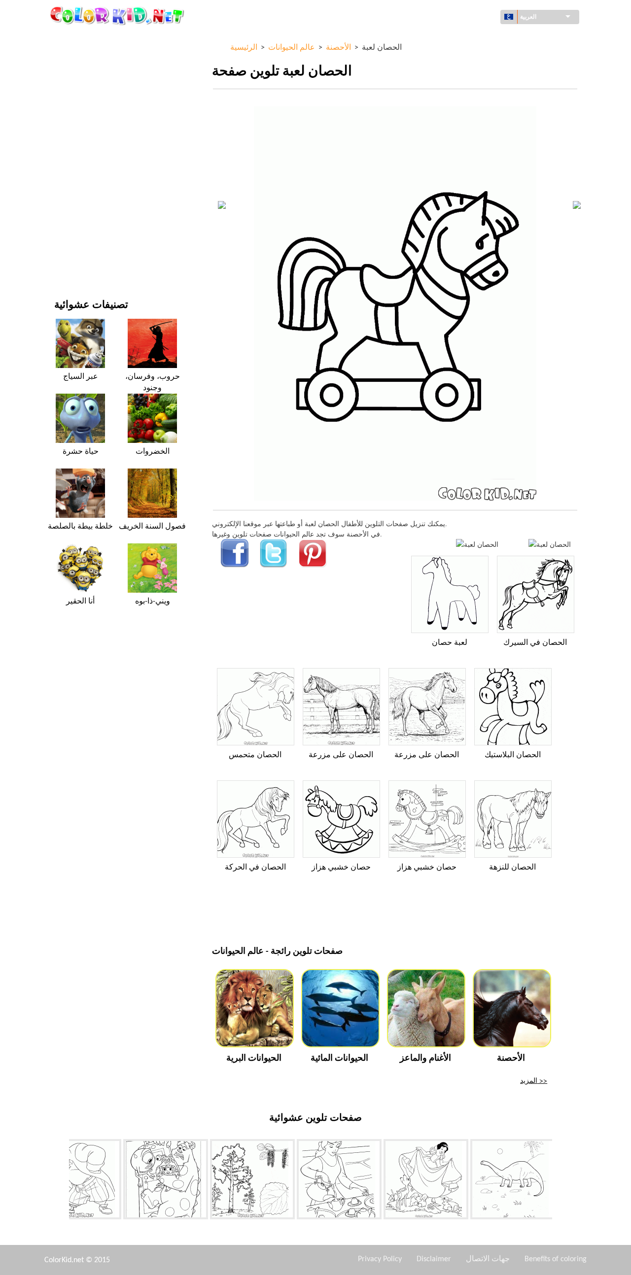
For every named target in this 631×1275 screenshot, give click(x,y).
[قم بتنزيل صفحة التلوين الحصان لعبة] (549, 544)
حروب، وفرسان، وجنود (152, 382)
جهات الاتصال (488, 1259)
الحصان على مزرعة (341, 755)
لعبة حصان (449, 643)
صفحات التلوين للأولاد (84, 180)
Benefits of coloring (556, 1259)
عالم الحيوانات (74, 99)
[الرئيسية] (118, 15)
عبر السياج (80, 377)
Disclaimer (434, 1259)
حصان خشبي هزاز (341, 868)
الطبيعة (64, 261)
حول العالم (69, 59)
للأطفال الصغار (75, 200)
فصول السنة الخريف (152, 527)
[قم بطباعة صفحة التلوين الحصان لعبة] (477, 544)
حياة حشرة (81, 452)
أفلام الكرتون (73, 120)
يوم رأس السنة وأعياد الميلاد (93, 221)
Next (559, 1181)
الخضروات (153, 452)
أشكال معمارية (75, 79)
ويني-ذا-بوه (152, 601)
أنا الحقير (80, 601)
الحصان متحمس (255, 755)
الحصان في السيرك (535, 643)
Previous (62, 1181)
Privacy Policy (380, 1259)
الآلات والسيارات (77, 39)
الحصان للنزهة (512, 868)
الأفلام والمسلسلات (81, 241)
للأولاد (62, 140)
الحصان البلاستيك (513, 755)
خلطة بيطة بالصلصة (80, 527)
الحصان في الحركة (255, 868)
